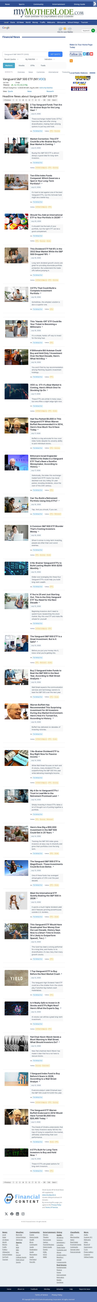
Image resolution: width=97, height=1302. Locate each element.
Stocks (21, 65)
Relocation (60, 1277)
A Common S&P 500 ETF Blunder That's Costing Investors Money (46, 529)
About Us (21, 1289)
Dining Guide (79, 4)
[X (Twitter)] (6, 1214)
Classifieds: (74, 1232)
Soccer (18, 1255)
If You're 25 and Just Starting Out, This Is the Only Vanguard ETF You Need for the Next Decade (45, 598)
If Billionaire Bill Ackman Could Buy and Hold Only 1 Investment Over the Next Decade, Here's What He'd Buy (46, 354)
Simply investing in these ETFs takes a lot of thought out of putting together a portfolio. (47, 807)
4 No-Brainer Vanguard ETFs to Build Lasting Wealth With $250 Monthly (46, 566)
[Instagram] (23, 1214)
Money (35, 22)
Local (6, 22)
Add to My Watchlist (46, 88)
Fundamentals (61, 1267)
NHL (17, 1252)
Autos (72, 1240)
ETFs (33, 65)
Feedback (34, 1289)
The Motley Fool (37, 131)
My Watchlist (30, 59)
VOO (42, 79)
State (12, 22)
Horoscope (47, 1240)
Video (86, 1242)
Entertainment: (49, 1232)
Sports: (19, 1242)
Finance (59, 1270)
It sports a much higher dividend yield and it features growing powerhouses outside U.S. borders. (47, 909)
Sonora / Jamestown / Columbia (61, 1242)
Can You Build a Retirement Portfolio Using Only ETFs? (45, 499)
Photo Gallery (88, 1252)
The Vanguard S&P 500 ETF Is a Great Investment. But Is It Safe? (46, 639)
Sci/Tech (5, 1257)
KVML (45, 1252)
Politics (4, 1250)
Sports (21, 4)
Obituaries (61, 22)
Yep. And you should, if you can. (45, 509)
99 (44, 100)
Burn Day (19, 1235)
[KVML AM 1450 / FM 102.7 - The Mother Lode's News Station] (83, 77)
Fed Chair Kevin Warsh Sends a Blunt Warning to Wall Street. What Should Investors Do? (45, 1040)
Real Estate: (62, 1265)
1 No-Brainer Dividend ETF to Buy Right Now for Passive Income (44, 754)
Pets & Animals (75, 1252)
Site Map (47, 1289)
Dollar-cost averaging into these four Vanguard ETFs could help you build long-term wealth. (46, 579)
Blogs (31, 1242)
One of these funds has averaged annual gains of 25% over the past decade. (45, 877)
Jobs (71, 1235)
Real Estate (74, 1242)
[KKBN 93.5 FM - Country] (79, 88)
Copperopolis (61, 1262)
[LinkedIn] (17, 1214)
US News (20, 22)
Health (32, 1240)
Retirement (58, 514)
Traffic (42, 22)
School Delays (73, 22)
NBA (17, 1250)
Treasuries (66, 72)
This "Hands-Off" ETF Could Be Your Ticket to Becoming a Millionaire (46, 324)
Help (71, 1289)
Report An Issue (84, 1289)
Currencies (41, 72)
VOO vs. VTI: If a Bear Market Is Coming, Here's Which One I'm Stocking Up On (45, 388)
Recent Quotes (10, 59)
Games (45, 1242)
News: (4, 1232)
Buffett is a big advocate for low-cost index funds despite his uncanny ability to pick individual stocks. (47, 440)
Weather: (20, 1232)
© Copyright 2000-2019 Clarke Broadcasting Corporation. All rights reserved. (48, 1299)
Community (38, 4)
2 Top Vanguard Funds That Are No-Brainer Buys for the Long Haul (46, 107)
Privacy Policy (56, 1205)
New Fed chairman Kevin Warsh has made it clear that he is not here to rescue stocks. (46, 1053)
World (28, 22)
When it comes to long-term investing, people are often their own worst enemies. (47, 542)
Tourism (84, 22)
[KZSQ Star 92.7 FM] (78, 82)
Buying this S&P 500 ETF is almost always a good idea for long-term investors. (45, 155)
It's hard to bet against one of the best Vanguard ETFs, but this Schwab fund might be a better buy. (47, 194)
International (53, 72)
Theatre (45, 1237)
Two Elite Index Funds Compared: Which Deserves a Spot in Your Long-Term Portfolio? (45, 179)
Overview (21, 72)
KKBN (45, 1257)
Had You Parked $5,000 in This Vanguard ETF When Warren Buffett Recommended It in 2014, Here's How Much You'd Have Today (46, 424)
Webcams (51, 22)
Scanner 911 (88, 1237)
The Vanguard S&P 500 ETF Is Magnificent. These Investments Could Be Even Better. (46, 864)
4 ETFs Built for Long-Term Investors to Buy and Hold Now (43, 1152)
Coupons (87, 1255)
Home (9, 1289)
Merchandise (74, 1237)
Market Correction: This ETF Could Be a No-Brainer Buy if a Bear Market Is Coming (45, 142)
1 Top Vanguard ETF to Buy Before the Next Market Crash (46, 972)
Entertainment (58, 4)
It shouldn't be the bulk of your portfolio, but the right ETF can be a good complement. (46, 228)
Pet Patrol (33, 1260)
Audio (86, 1235)
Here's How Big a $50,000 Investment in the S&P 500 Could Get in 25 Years (43, 830)
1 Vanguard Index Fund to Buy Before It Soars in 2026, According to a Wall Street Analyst (45, 1077)
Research (50, 91)
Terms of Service (41, 1295)
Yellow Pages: (88, 1257)
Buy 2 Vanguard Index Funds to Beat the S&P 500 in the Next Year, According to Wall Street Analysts (45, 674)
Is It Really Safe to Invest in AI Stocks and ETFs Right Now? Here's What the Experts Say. (46, 1005)
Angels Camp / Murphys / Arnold (62, 1257)
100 (49, 100)
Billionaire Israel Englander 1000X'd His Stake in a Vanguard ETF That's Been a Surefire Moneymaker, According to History (46, 461)
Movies (45, 1235)
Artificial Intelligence (41, 167)
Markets (9, 65)
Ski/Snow (19, 1240)
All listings (60, 1237)
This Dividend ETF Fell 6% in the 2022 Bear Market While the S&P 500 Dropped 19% (46, 251)
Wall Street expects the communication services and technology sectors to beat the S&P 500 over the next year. (47, 689)
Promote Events (75, 1245)
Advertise (60, 1289)
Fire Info (32, 1262)
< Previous (7, 100)
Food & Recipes (48, 1245)
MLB (17, 1247)
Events (32, 1235)
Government (45, 1065)
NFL (17, 1245)
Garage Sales (74, 1250)
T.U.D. (86, 1250)
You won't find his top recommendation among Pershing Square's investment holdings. (47, 369)
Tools (43, 65)
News (7, 4)
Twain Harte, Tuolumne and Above (61, 1249)
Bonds (52, 1142)
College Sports (21, 1257)
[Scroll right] (94, 3)
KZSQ (45, 1255)
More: (86, 1232)
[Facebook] (11, 1214)
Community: (35, 1232)
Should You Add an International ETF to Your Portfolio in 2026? (46, 216)
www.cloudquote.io (49, 1195)
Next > (54, 100)
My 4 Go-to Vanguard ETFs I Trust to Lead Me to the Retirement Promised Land (44, 793)
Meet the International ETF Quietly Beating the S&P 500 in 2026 (45, 896)
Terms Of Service (51, 1207)
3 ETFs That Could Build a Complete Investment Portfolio (43, 291)
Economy (57, 131)
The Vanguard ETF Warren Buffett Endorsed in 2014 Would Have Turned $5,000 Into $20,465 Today (46, 1114)
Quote (10, 91)
